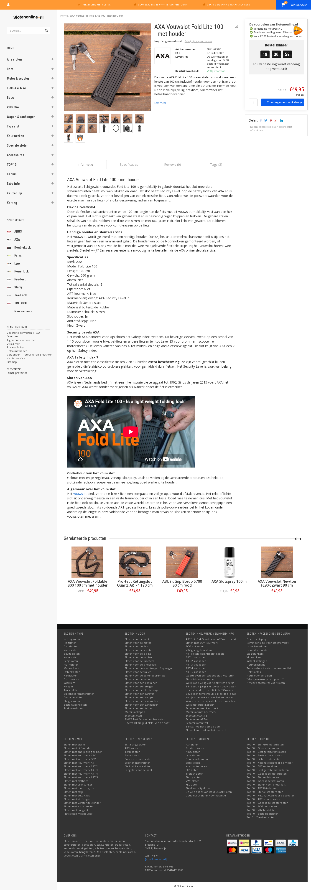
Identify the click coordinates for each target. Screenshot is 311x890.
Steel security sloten (198, 788)
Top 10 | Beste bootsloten (262, 813)
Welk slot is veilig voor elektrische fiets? (210, 682)
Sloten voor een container (141, 682)
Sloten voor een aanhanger (141, 704)
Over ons (12, 336)
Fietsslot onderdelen (259, 675)
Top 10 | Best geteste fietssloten (266, 751)
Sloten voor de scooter (139, 650)
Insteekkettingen (257, 661)
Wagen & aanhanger (21, 117)
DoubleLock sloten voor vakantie (206, 795)
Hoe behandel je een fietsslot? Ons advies (211, 690)
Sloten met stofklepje (77, 799)
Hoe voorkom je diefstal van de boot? (147, 723)
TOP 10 (11, 164)
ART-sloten (131, 748)
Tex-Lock (20, 295)
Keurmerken (15, 136)
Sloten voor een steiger (139, 686)
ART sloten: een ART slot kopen (205, 653)
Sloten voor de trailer (138, 672)
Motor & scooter (18, 78)
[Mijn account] (8, 4)
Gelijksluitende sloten (138, 766)
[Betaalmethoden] (232, 842)
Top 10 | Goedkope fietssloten (265, 781)
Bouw (10, 97)
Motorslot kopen (135, 712)
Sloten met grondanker (78, 784)
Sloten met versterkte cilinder (82, 802)
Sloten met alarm (74, 744)
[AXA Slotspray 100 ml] (229, 562)
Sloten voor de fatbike (138, 657)
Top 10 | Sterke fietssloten (263, 777)
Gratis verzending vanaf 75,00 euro (228, 4)
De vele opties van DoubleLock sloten (209, 791)
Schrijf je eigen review (198, 41)
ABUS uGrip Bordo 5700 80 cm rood (182, 583)
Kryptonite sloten (196, 766)
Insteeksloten (72, 672)
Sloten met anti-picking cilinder (83, 751)
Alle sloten (14, 59)
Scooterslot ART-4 (196, 719)
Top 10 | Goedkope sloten (263, 748)
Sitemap (12, 362)
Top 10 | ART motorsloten (262, 766)
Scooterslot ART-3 (196, 715)
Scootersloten (133, 715)
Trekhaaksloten (73, 708)
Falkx (17, 255)
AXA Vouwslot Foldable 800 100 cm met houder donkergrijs (87, 585)
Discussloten (71, 679)
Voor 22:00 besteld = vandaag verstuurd (162, 4)
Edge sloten (193, 762)
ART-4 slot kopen (196, 668)
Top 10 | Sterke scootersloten (265, 791)
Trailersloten (71, 690)
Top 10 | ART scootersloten (263, 799)
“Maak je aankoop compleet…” (265, 679)
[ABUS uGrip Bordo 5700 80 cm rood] (182, 562)
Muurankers (71, 668)
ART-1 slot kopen (196, 657)
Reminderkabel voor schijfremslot (267, 642)
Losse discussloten (258, 650)
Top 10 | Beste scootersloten (264, 755)
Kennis (12, 174)
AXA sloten (192, 744)
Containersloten (73, 697)
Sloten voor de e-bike (138, 653)
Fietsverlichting (256, 664)
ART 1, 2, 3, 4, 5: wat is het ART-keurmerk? (211, 639)
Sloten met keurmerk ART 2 (81, 766)
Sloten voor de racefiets (139, 661)
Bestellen (87, 600)
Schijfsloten (71, 661)
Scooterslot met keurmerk (202, 708)
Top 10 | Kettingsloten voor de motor (270, 762)
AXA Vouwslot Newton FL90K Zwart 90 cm (277, 583)
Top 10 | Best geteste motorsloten (268, 770)
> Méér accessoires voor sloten (266, 682)
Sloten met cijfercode (77, 748)
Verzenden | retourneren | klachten (29, 354)
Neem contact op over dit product (271, 126)
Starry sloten (193, 777)
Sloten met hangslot (76, 810)
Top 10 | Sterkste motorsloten (265, 744)
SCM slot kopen (195, 646)
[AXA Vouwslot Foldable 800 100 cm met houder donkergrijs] (87, 562)
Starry (18, 287)
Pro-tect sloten (195, 748)
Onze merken (16, 220)
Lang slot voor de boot (138, 770)
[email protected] (156, 859)
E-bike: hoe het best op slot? (203, 726)
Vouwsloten (71, 650)
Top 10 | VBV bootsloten (261, 810)
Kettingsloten (72, 639)
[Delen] (260, 120)
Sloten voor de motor (138, 642)
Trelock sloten (194, 773)
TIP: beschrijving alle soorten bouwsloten (211, 686)
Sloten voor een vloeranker (141, 701)
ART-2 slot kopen (196, 661)
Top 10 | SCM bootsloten (262, 806)
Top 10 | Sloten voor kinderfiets (266, 784)
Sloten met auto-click (77, 795)
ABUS (18, 231)
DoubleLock (22, 247)
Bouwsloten (132, 755)
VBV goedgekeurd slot (199, 650)
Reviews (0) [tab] (172, 164)
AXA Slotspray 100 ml (229, 581)
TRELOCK (20, 303)
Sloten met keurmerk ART (80, 762)
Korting (12, 203)
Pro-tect (19, 279)
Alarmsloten (71, 664)
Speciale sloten (17, 145)
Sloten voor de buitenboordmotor (146, 675)
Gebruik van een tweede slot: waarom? (210, 675)
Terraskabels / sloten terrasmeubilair (269, 668)
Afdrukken (256, 130)
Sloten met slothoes (76, 781)
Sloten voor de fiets (136, 646)
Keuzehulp (14, 193)
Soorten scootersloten (138, 759)
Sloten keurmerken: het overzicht (206, 730)
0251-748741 (14, 369)
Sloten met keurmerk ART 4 (81, 773)
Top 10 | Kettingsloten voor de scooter (270, 795)
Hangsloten (70, 675)
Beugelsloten (72, 653)
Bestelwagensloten (75, 704)
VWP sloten (192, 781)
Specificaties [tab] (129, 164)
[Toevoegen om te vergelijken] (236, 27)
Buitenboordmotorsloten (79, 693)
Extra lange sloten (135, 744)
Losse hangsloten (257, 646)
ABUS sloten (193, 751)
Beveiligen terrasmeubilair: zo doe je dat (211, 693)
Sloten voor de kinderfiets (140, 664)
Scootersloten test (197, 723)
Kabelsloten (71, 657)
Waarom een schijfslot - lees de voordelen (211, 701)
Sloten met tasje (74, 791)
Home (64, 15)
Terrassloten (132, 751)
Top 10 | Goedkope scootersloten (267, 802)
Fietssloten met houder (78, 813)
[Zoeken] (46, 28)
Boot (10, 69)
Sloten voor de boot (137, 639)
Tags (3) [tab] (216, 164)
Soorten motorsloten (137, 762)
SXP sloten (192, 770)
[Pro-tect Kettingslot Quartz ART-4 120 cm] (135, 562)
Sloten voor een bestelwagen (143, 690)
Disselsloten (71, 646)
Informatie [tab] (85, 164)
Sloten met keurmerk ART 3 (81, 770)
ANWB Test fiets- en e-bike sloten (145, 719)
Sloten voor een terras (138, 708)
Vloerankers (254, 657)
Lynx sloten (193, 755)
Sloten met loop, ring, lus (79, 788)
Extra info (13, 184)
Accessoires (15, 155)
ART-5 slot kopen (196, 672)
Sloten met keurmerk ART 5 (81, 777)
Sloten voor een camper (140, 697)
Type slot (13, 126)
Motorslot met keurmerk (201, 712)
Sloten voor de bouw (137, 679)
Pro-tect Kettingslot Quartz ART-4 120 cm (135, 583)
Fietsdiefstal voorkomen (200, 679)
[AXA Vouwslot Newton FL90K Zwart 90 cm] (277, 562)
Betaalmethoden (17, 351)
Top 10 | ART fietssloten (261, 788)
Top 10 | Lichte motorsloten (264, 759)
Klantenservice (16, 358)
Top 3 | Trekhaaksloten (261, 817)
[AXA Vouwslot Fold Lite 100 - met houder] (107, 68)
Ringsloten (70, 642)
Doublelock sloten (197, 759)
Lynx (17, 263)
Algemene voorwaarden (21, 340)
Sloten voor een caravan (140, 693)
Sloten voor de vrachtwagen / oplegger (148, 668)
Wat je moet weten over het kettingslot (210, 697)
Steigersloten (72, 701)
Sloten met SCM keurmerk (202, 642)
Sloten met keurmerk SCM (80, 759)
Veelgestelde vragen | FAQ (23, 332)
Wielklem (69, 682)
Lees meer (160, 102)
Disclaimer (13, 343)
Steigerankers (255, 653)
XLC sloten (192, 784)
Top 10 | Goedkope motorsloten (267, 773)
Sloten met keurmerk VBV (80, 755)
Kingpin (68, 686)
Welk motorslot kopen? (200, 704)
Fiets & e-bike (16, 88)
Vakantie (13, 107)
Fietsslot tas (254, 672)
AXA (17, 239)
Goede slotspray (257, 639)
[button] (52, 60)
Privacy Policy (15, 347)
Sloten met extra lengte (78, 806)
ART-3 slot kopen (196, 664)
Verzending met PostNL (96, 4)
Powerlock (21, 271)
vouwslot (80, 493)
